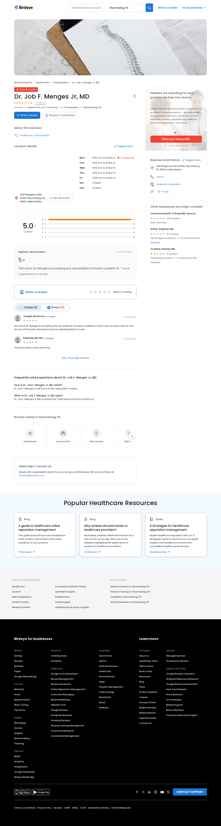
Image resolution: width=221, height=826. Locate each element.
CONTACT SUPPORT (189, 792)
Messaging (20, 722)
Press (142, 686)
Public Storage (106, 692)
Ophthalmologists (65, 591)
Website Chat (58, 704)
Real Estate (105, 697)
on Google (50, 316)
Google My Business (61, 715)
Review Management (62, 678)
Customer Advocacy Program (182, 715)
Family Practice (20, 602)
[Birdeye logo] (24, 7)
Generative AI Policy (98, 807)
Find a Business (174, 694)
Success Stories (147, 702)
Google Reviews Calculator (180, 673)
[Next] (132, 436)
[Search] (149, 7)
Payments (19, 710)
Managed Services (175, 655)
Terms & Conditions (25, 807)
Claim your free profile (175, 139)
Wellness (104, 707)
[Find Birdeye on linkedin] (149, 792)
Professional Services (177, 660)
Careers (143, 697)
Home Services (107, 676)
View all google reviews (75, 358)
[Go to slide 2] (177, 132)
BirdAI (17, 756)
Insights (18, 733)
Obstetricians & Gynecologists (72, 607)
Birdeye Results (147, 712)
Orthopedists (60, 82)
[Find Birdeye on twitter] (143, 792)
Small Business (59, 655)
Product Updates (148, 692)
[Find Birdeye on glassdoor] (168, 792)
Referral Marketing (60, 699)
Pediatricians (62, 597)
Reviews (18, 660)
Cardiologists (62, 602)
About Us (144, 655)
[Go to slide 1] (175, 132)
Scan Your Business (176, 689)
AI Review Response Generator (182, 678)
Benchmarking (22, 738)
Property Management (111, 686)
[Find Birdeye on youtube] (162, 792)
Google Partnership (24, 771)
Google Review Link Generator (182, 684)
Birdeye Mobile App (24, 777)
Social (17, 694)
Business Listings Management (67, 725)
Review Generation (61, 684)
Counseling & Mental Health (70, 586)
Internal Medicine (21, 597)
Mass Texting (21, 704)
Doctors (16, 591)
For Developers (174, 699)
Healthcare (42, 82)
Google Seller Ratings (25, 676)
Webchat (19, 689)
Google (165, 191)
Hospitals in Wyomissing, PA (125, 597)
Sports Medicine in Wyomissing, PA (129, 602)
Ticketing (19, 743)
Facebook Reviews (60, 720)
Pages (17, 671)
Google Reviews (59, 710)
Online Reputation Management (68, 689)
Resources (144, 676)
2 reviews (40, 102)
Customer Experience (62, 730)
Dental (102, 660)
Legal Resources (147, 717)
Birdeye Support (174, 704)
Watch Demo (146, 666)
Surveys (18, 728)
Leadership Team (148, 660)
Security (58, 807)
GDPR (67, 807)
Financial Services (108, 666)
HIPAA (75, 807)
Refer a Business (175, 710)
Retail (102, 702)
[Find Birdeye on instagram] (155, 792)
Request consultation (62, 115)
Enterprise (56, 660)
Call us (160, 176)
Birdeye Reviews (147, 707)
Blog (141, 681)
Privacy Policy (45, 807)
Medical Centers (21, 607)
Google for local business (64, 673)
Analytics (19, 761)
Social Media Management (65, 735)
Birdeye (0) (57, 307)
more (125, 268)
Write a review (167, 8)
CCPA (83, 807)
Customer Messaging (62, 694)
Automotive (105, 655)
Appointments (22, 699)
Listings (18, 655)
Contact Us (145, 723)
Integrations (20, 766)
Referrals (18, 666)
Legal (102, 681)
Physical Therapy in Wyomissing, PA (130, 591)
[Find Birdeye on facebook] (137, 792)
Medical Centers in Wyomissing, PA (130, 586)
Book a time (145, 671)
